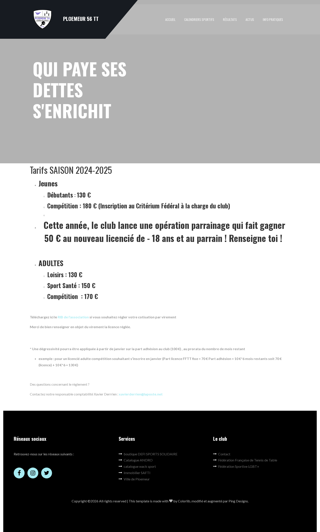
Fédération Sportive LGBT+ (238, 466)
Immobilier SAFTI (137, 473)
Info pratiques (273, 19)
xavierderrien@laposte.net (141, 394)
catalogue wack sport (140, 466)
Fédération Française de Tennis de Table (247, 460)
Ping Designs (238, 501)
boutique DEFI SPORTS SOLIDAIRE (150, 454)
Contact (224, 454)
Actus (250, 19)
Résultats (230, 19)
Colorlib (184, 501)
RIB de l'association (73, 317)
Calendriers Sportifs (199, 19)
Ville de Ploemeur (137, 479)
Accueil (170, 19)
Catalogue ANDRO (138, 460)
